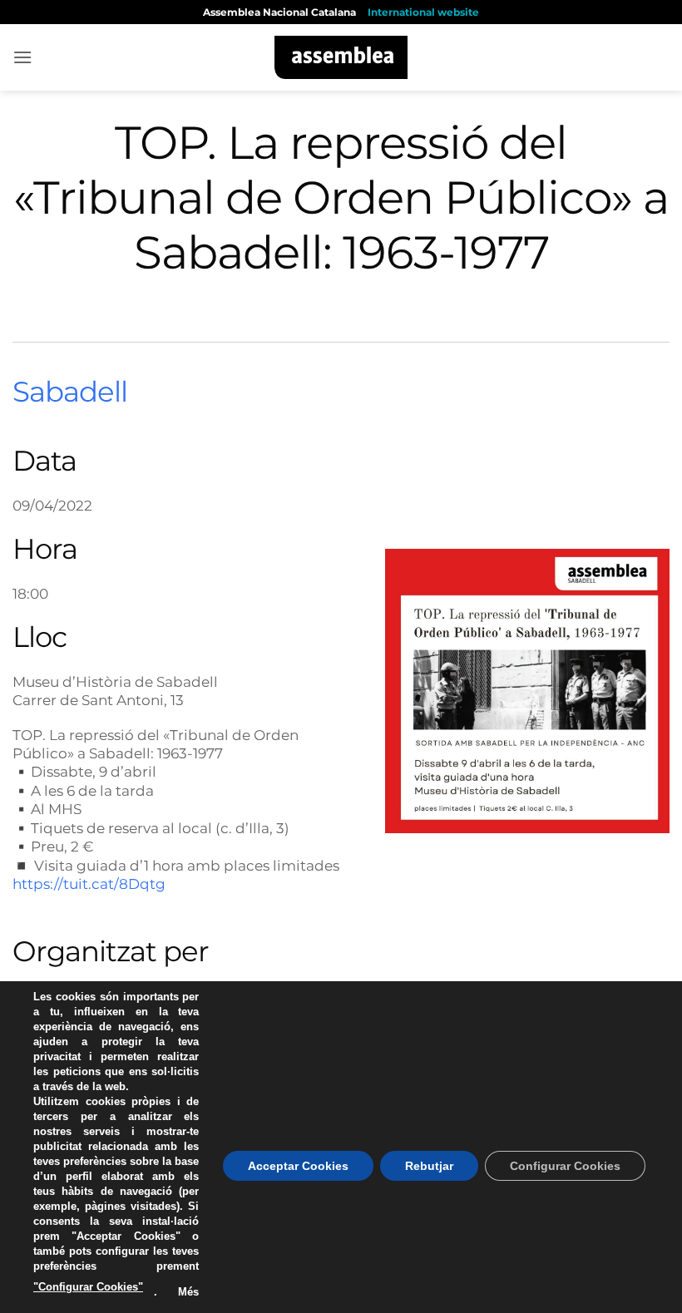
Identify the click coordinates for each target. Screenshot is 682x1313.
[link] (61, 771)
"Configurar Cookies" (88, 1287)
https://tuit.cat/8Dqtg (89, 883)
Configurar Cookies (565, 1165)
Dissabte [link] (61, 771)
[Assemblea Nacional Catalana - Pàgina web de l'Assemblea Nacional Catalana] (341, 57)
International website (423, 12)
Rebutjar (429, 1165)
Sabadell (69, 391)
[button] (22, 57)
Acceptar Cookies (298, 1165)
